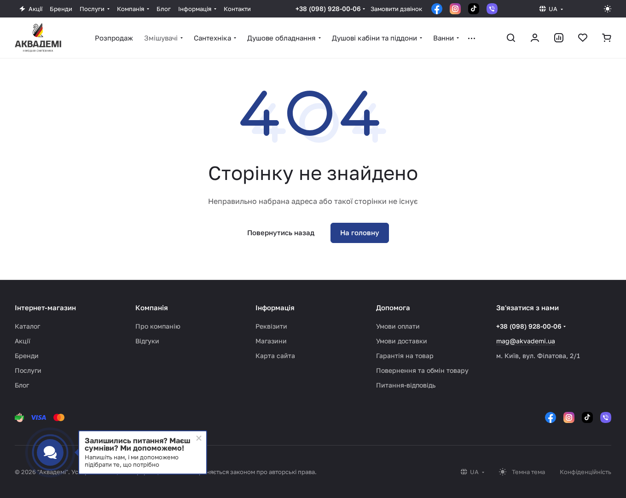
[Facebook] (436, 8)
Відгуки (147, 341)
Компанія (151, 307)
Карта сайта (275, 355)
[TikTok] (473, 8)
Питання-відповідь (405, 385)
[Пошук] (511, 37)
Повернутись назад (280, 232)
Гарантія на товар (405, 355)
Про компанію (157, 326)
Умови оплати (398, 326)
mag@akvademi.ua (525, 341)
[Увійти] (534, 37)
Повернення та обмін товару (422, 370)
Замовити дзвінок (396, 8)
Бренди (27, 355)
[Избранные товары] (582, 37)
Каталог (27, 326)
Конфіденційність (585, 471)
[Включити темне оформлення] (607, 8)
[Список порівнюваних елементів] (558, 37)
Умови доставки (401, 341)
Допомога (393, 307)
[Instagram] (455, 8)
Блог (22, 385)
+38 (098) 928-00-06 (328, 8)
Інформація (275, 307)
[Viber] (492, 8)
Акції (22, 341)
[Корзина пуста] (606, 37)
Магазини (271, 341)
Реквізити (271, 326)
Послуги (28, 370)
